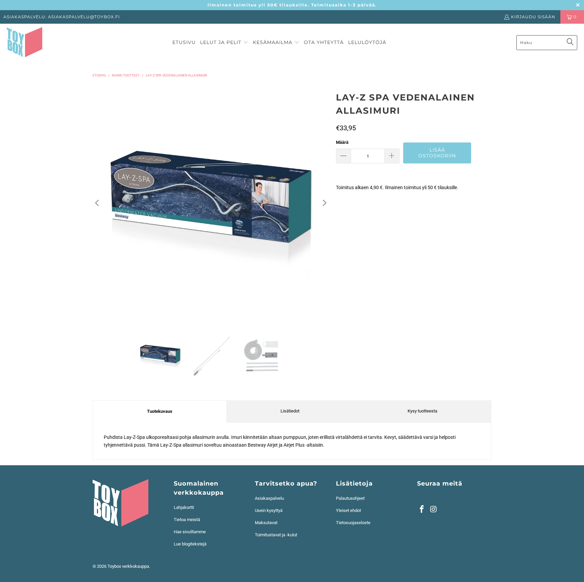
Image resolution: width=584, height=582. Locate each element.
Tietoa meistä (187, 519)
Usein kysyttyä (269, 510)
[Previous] (97, 203)
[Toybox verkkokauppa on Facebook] (422, 509)
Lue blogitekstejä (190, 543)
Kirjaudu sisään (533, 16)
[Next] (324, 203)
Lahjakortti (184, 507)
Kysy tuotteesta (422, 410)
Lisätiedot (290, 410)
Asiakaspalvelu (269, 498)
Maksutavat (266, 522)
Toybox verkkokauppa (128, 566)
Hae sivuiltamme (190, 531)
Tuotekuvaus (159, 411)
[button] (224, 43)
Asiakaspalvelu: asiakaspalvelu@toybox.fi (61, 16)
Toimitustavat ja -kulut (276, 534)
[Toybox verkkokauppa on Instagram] (434, 509)
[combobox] (546, 42)
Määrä (342, 142)
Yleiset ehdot (348, 510)
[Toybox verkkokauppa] (24, 42)
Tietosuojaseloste (353, 522)
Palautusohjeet (350, 498)
